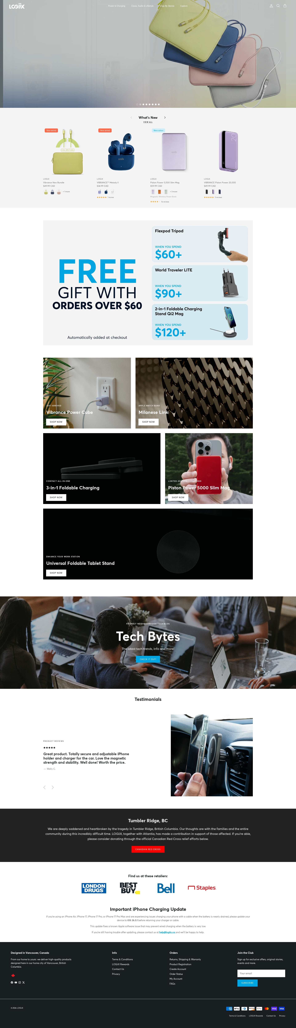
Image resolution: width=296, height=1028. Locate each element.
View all (147, 122)
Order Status (176, 974)
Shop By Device (167, 6)
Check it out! (148, 659)
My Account (176, 978)
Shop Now (20, 70)
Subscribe (247, 983)
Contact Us (118, 969)
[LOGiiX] (17, 6)
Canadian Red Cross (148, 849)
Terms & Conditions (122, 959)
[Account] (270, 6)
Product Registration (180, 964)
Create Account (178, 969)
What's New (148, 117)
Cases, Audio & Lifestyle (142, 6)
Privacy (116, 974)
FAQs (172, 983)
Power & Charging (116, 6)
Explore (183, 6)
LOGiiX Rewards (120, 964)
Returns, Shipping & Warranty (185, 959)
